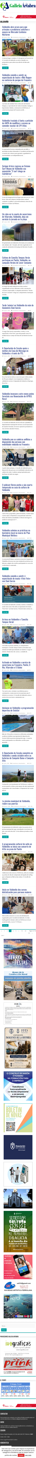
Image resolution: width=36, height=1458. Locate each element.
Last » (2, 935)
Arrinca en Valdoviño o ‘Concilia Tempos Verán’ (15, 621)
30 (29, 933)
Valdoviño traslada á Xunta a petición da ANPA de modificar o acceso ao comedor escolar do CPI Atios (17, 123)
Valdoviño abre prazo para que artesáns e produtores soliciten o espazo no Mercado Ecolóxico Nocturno (15, 30)
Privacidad (10, 1439)
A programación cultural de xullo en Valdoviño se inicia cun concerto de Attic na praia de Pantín (17, 846)
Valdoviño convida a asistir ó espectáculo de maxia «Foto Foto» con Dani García (16, 578)
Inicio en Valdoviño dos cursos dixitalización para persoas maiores (16, 891)
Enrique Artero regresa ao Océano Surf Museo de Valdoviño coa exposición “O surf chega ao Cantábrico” (16, 169)
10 (22, 931)
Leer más (5, 68)
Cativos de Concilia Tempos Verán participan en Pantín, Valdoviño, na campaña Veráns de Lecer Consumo (16, 260)
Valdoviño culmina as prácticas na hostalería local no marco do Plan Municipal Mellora (16, 532)
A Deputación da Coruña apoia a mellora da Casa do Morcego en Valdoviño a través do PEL (15, 350)
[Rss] (16, 1455)
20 (25, 931)
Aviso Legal (3, 1439)
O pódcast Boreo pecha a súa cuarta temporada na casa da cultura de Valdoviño (17, 487)
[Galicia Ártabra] (18, 6)
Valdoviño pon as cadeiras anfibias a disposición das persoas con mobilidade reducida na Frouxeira (17, 441)
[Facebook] (18, 1455)
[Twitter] (20, 1455)
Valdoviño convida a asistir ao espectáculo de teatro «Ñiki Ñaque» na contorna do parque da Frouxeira (17, 77)
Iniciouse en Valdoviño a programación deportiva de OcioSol (18, 709)
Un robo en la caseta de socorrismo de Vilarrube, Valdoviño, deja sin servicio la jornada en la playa (16, 216)
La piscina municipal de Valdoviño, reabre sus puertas (16, 802)
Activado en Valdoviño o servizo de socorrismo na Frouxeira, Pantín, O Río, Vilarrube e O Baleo (16, 664)
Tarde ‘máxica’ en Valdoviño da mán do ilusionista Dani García (18, 306)
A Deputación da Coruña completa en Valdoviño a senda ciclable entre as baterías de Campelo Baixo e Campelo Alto (18, 756)
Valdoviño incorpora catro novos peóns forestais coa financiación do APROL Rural (18, 396)
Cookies (15, 1439)
